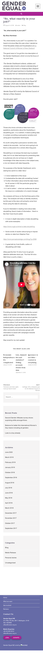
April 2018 (8, 503)
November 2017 (10, 518)
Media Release (10, 553)
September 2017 (11, 528)
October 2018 (10, 472)
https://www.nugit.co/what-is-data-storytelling (19, 226)
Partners (6, 609)
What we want (7, 601)
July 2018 (8, 488)
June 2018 (9, 493)
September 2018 (11, 477)
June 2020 (9, 452)
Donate (16, 637)
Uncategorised (10, 563)
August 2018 (9, 483)
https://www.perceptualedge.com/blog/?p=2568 (19, 239)
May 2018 (8, 498)
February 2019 (10, 462)
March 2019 (9, 457)
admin (18, 25)
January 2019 (10, 467)
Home (5, 597)
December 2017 (10, 513)
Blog (24, 25)
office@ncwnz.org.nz (9, 625)
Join (7, 637)
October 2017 (10, 523)
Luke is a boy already (12, 433)
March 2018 (9, 508)
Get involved (7, 605)
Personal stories (10, 558)
